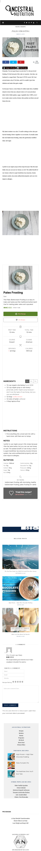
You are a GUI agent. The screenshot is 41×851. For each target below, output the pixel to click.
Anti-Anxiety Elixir (21, 795)
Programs (21, 738)
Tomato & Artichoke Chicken (21, 792)
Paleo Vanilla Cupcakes (21, 785)
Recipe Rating (7, 682)
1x (27, 381)
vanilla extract (17, 397)
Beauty (21, 735)
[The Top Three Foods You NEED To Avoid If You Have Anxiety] (20, 557)
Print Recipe (23, 68)
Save (24, 527)
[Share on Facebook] (5, 62)
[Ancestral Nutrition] (20, 10)
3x (35, 381)
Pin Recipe (21, 320)
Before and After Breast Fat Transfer (21, 634)
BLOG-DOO (26, 850)
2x (31, 381)
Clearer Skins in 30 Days (20, 821)
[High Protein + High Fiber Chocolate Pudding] (20, 588)
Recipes (17, 26)
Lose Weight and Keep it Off (20, 823)
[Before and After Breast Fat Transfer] (20, 620)
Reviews (21, 733)
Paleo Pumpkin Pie (22, 763)
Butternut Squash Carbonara (21, 790)
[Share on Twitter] (13, 62)
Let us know (19, 494)
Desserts (23, 26)
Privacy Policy (21, 745)
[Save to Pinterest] (20, 62)
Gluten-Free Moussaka (21, 797)
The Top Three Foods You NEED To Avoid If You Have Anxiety (20, 571)
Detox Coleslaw (21, 788)
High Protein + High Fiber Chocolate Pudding (20, 602)
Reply (20, 655)
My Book (21, 740)
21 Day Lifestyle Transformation (20, 818)
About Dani (21, 742)
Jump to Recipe (10, 68)
